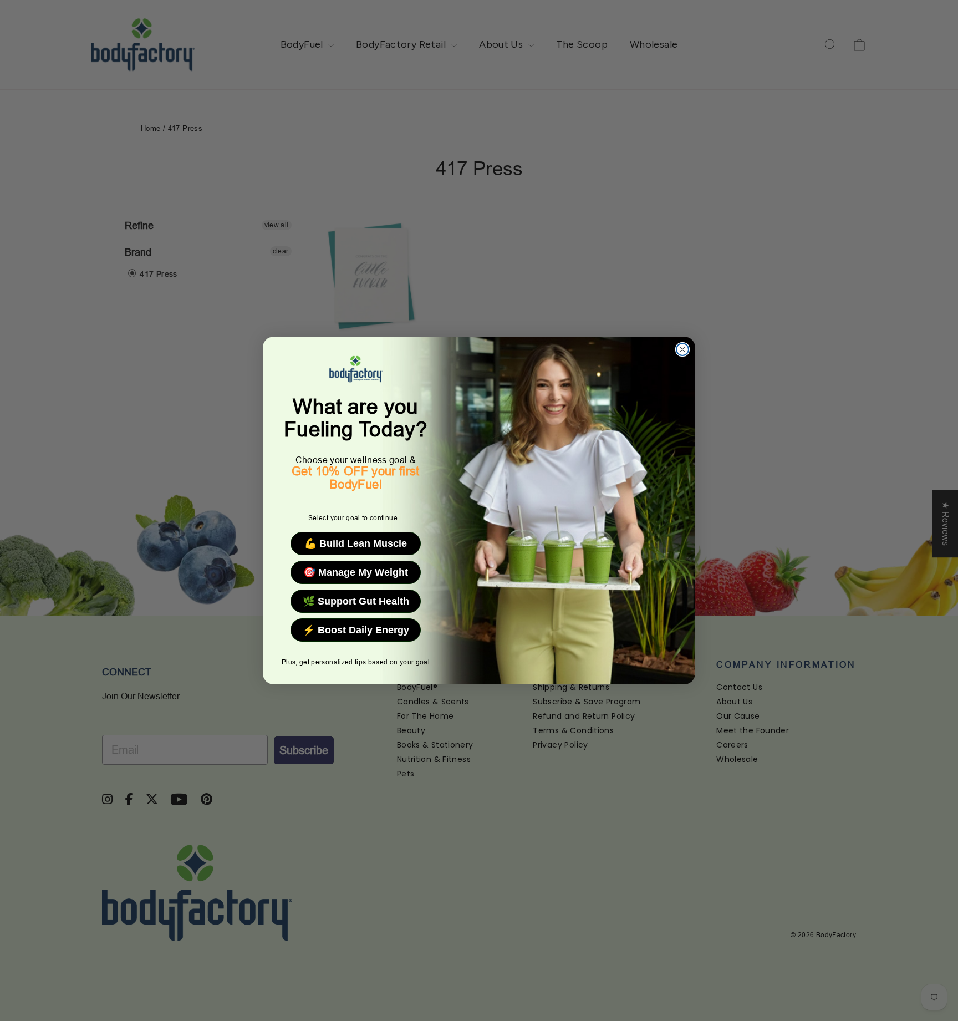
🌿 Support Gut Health (356, 601)
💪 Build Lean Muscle (355, 543)
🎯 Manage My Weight (355, 572)
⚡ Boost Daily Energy (356, 630)
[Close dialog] (682, 349)
